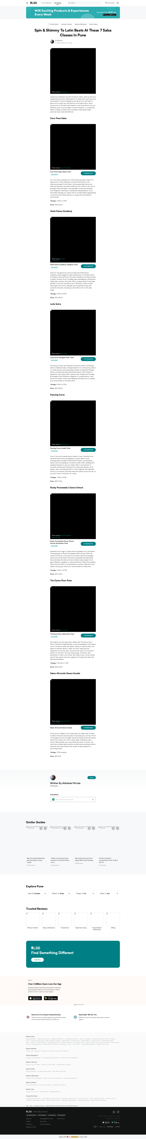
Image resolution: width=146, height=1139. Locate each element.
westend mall (85, 1040)
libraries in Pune (95, 1040)
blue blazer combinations (69, 1098)
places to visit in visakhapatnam (52, 1078)
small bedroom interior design (51, 1098)
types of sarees (83, 1098)
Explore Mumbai (31, 1048)
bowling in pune (78, 1042)
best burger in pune (65, 1044)
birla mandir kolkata (31, 1085)
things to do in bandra (61, 1051)
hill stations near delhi (44, 1071)
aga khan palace (31, 1039)
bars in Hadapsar (85, 1039)
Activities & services (39, 1105)
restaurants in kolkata (59, 1085)
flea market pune (37, 1044)
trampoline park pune (57, 1039)
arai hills (32, 1042)
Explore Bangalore (32, 1055)
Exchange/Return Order (46, 1118)
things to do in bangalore (33, 1057)
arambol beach (43, 1091)
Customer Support (45, 1124)
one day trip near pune (72, 1039)
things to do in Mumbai (33, 1051)
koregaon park (75, 1040)
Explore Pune (30, 1036)
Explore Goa (30, 1089)
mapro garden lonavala (53, 1040)
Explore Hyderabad (32, 1076)
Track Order (43, 1121)
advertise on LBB (31, 1127)
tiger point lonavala (43, 1039)
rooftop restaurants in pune (100, 1039)
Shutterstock (64, 92)
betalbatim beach (55, 1091)
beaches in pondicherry (48, 1064)
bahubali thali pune (67, 1042)
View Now (37, 960)
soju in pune (76, 1044)
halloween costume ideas (69, 1100)
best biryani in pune (54, 1042)
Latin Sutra (63, 353)
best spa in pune (105, 1042)
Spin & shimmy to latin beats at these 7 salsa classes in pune (62, 1105)
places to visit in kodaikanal (70, 1057)
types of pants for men (53, 1100)
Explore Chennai (31, 1062)
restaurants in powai (47, 1051)
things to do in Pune (103, 1044)
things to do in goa (32, 1091)
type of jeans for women (97, 1098)
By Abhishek (58, 40)
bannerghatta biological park (51, 1057)
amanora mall (65, 1040)
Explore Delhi (30, 1069)
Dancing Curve (64, 444)
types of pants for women (98, 1100)
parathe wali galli (31, 1071)
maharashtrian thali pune (51, 1044)
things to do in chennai (33, 1064)
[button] (110, 3)
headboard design (83, 1100)
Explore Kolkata (31, 1082)
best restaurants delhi (59, 1071)
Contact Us (29, 1124)
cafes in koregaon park (37, 1040)
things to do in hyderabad (34, 1078)
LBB (27, 1105)
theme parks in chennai (64, 1064)
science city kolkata (45, 1085)
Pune (31, 1105)
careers (28, 1121)
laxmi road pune (42, 1042)
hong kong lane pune (91, 1042)
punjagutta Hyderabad (70, 1078)
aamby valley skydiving (88, 1044)
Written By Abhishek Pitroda (65, 783)
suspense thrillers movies (33, 1098)
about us (28, 1118)
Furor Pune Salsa (65, 167)
